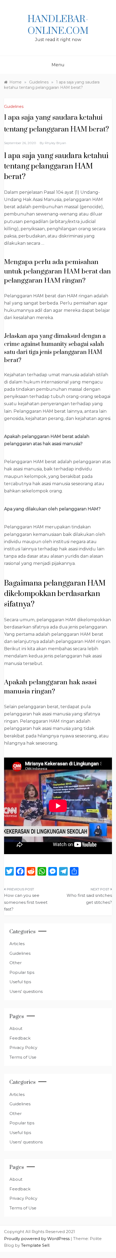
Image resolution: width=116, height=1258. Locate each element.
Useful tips (20, 981)
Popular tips (21, 972)
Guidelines (13, 106)
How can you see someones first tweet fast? (25, 902)
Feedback (19, 1038)
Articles (17, 943)
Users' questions (26, 991)
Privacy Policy (23, 1047)
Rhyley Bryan (55, 143)
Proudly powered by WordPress (37, 1238)
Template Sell (35, 1245)
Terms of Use (22, 1057)
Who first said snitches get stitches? (89, 899)
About (15, 1028)
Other (15, 962)
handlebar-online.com (58, 25)
